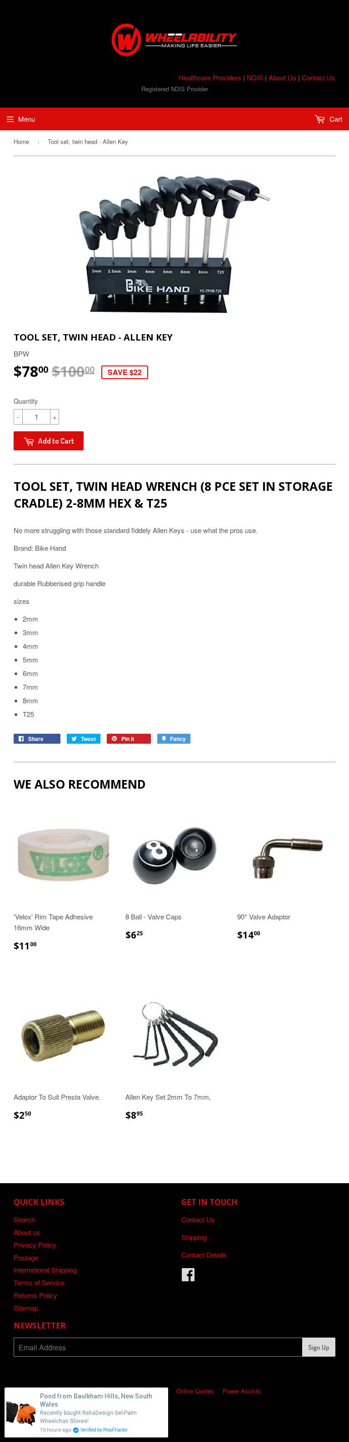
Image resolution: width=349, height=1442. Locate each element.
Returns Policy (35, 1295)
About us (27, 1232)
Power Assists (242, 1391)
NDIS (255, 77)
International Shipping (45, 1269)
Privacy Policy (35, 1244)
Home (21, 141)
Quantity (26, 400)
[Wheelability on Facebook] (188, 1277)
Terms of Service (39, 1282)
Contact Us (318, 77)
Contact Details (204, 1254)
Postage (26, 1257)
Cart (335, 118)
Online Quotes (195, 1391)
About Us (282, 77)
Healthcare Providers (210, 77)
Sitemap (26, 1308)
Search (24, 1219)
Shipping (194, 1237)
